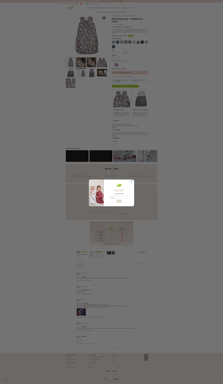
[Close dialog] (131, 181)
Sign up (119, 201)
